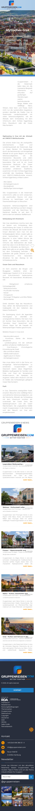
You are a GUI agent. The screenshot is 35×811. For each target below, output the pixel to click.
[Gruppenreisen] (11, 5)
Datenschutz (6, 713)
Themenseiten (6, 709)
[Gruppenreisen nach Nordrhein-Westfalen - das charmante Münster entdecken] (29, 803)
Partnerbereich (6, 726)
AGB (2, 720)
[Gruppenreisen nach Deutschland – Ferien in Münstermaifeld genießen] (18, 789)
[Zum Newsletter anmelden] (31, 777)
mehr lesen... (28, 480)
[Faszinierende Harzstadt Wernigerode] (29, 796)
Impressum (5, 702)
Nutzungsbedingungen (10, 707)
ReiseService (5, 705)
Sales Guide (5, 724)
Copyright (5, 715)
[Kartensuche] (32, 251)
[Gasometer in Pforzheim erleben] (7, 803)
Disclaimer (5, 718)
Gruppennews (6, 711)
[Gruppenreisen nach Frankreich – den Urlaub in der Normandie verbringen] (7, 796)
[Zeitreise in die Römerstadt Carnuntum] (29, 789)
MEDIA (3, 722)
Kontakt (17, 690)
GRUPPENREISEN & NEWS (15, 422)
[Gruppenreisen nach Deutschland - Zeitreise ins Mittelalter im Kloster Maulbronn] (18, 796)
